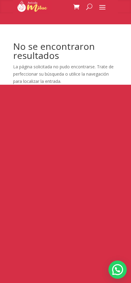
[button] (117, 270)
